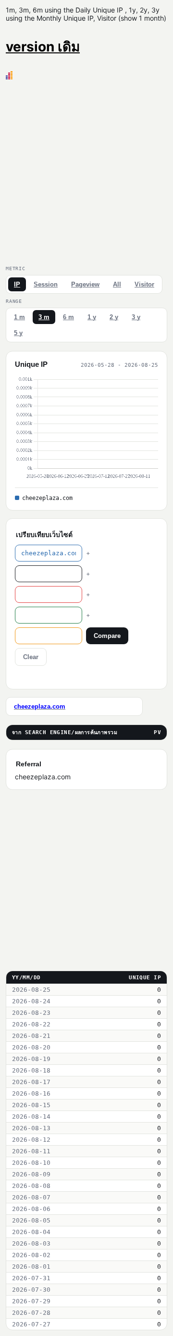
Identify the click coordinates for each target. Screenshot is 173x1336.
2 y (114, 317)
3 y (136, 317)
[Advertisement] (86, 170)
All (117, 284)
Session (46, 284)
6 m (68, 317)
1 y (91, 317)
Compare (107, 635)
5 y (18, 333)
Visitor (144, 284)
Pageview (85, 284)
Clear (30, 657)
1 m (19, 317)
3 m (43, 317)
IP (17, 284)
